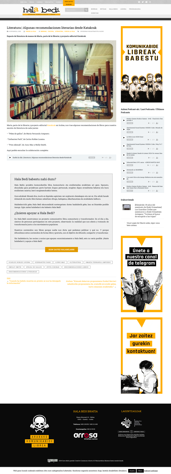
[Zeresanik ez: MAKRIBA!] (124, 170)
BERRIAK (94, 9)
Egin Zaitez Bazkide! (69, 3)
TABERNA (40, 2)
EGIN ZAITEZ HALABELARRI (61, 249)
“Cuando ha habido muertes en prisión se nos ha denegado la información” (34, 282)
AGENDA (123, 9)
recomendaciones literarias (23, 272)
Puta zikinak (53, 267)
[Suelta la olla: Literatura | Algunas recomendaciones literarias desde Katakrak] (10, 157)
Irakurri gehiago (151, 470)
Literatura (59, 31)
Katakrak (51, 125)
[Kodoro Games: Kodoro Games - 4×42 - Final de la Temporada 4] (124, 120)
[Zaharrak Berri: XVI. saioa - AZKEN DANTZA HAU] (124, 163)
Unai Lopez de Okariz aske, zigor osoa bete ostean (143, 224)
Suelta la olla (31, 31)
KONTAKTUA (49, 2)
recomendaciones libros (77, 267)
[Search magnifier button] (86, 10)
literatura (76, 262)
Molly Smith (15, 267)
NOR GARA (23, 2)
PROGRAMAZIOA (135, 9)
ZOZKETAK (95, 13)
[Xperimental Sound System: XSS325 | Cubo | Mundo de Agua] (124, 129)
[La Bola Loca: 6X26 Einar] (124, 137)
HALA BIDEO (113, 9)
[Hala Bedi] (41, 11)
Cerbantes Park (43, 262)
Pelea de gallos (34, 267)
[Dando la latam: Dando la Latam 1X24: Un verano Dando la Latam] (124, 154)
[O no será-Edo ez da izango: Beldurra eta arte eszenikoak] (124, 178)
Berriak (44, 31)
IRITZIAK (103, 9)
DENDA (32, 2)
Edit (8, 278)
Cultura (51, 31)
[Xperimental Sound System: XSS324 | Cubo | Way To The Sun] (124, 145)
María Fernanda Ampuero (99, 262)
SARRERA (59, 2)
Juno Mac (60, 262)
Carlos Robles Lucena (20, 262)
